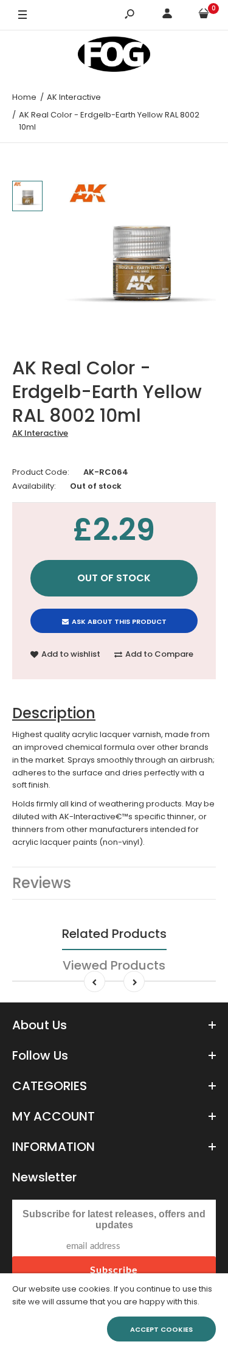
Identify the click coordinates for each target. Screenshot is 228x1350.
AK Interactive (40, 433)
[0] (204, 15)
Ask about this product (119, 621)
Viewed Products (114, 965)
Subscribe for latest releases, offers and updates (114, 1219)
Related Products (114, 933)
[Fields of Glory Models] (114, 56)
